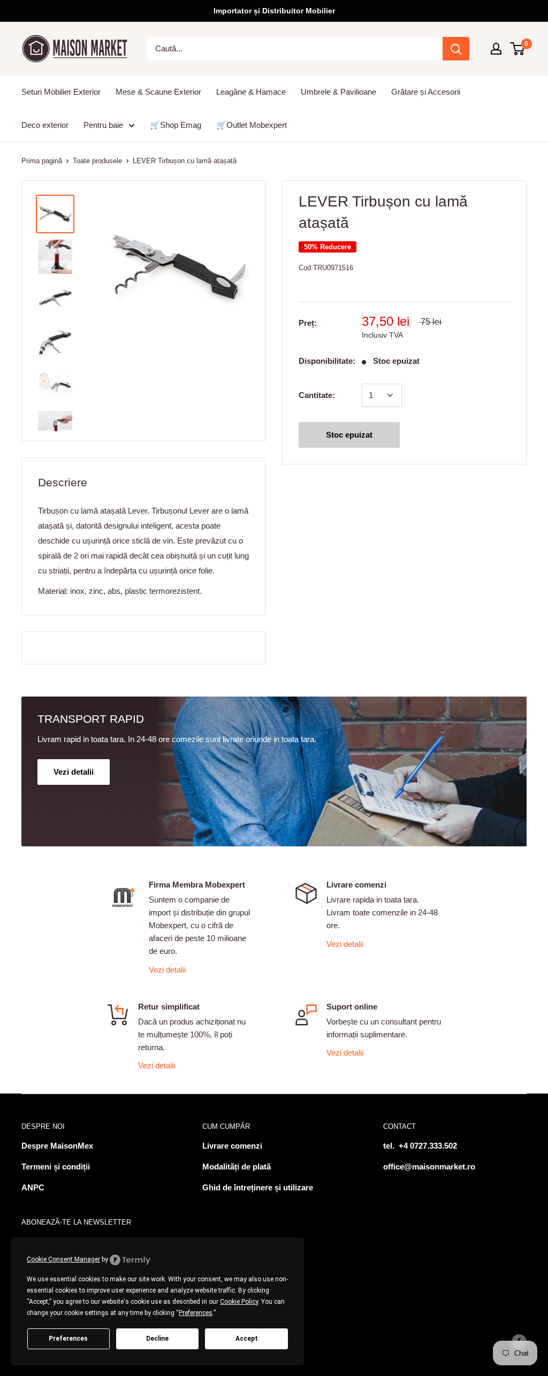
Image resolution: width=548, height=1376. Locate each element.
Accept (246, 1338)
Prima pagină (41, 161)
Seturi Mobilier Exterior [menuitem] (61, 91)
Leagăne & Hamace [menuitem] (251, 91)
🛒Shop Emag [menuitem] (175, 124)
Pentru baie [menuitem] (103, 124)
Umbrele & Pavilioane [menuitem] (338, 91)
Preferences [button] (195, 1313)
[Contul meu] (496, 49)
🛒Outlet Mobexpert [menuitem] (251, 124)
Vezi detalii (167, 969)
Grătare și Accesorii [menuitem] (425, 91)
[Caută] (456, 48)
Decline (157, 1338)
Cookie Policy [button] (239, 1301)
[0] (517, 48)
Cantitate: (317, 395)
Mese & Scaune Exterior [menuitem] (158, 91)
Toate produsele (97, 161)
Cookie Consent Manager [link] (63, 1259)
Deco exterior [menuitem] (44, 124)
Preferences (68, 1338)
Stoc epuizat (349, 434)
